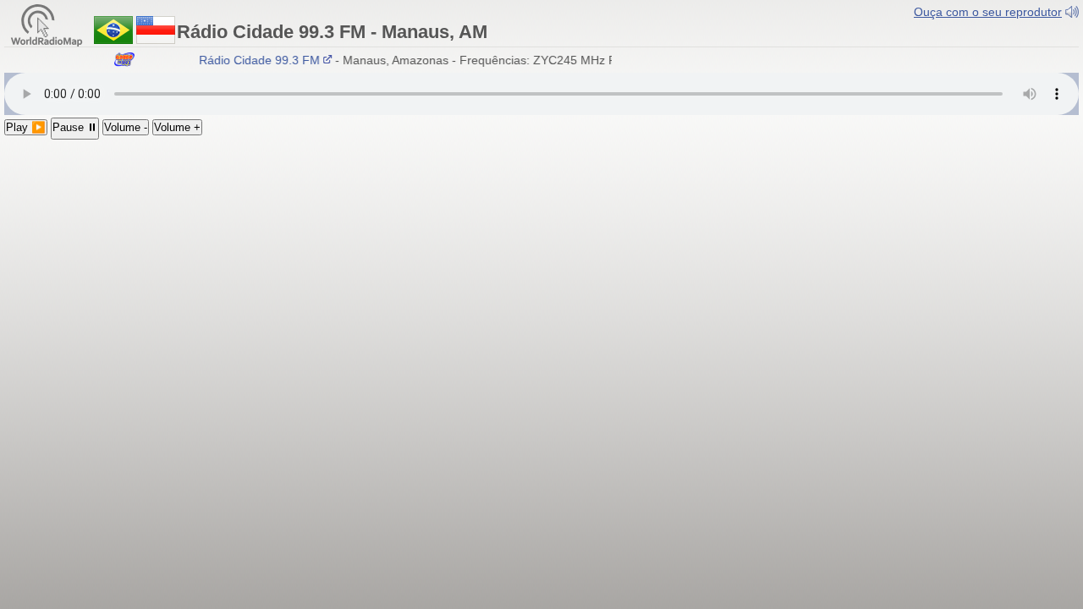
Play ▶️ (26, 127)
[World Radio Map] (46, 24)
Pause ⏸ (74, 127)
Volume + (177, 127)
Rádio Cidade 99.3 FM (257, 60)
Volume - (125, 127)
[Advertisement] (541, 266)
